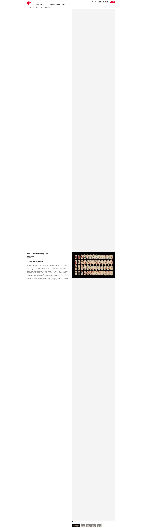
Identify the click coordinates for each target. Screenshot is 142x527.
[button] (93, 265)
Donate (99, 1)
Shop (63, 4)
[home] (27, 7)
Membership (105, 1)
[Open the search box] (67, 4)
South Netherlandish (31, 256)
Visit (34, 4)
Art (47, 4)
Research (58, 4)
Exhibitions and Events (41, 4)
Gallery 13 (42, 261)
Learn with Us (52, 4)
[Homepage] (29, 3)
